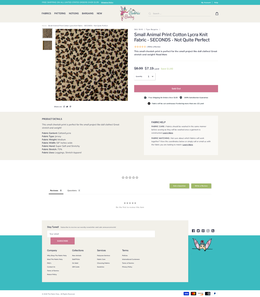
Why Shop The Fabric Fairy (57, 255)
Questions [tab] (72, 190)
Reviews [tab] (54, 190)
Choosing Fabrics (103, 263)
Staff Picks (76, 259)
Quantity (139, 76)
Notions (74, 13)
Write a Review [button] (201, 186)
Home (44, 26)
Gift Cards (75, 267)
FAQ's (49, 263)
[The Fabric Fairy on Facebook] (193, 231)
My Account (206, 2)
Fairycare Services (103, 255)
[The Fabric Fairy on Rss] (213, 231)
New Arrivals (76, 255)
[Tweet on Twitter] (67, 106)
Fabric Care (101, 259)
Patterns (60, 13)
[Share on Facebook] (64, 106)
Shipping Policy (107, 2)
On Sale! (75, 263)
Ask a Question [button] (179, 186)
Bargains (87, 13)
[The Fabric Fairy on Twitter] (198, 231)
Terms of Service (53, 271)
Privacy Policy (127, 267)
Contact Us (51, 267)
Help (216, 2)
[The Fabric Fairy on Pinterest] (203, 231)
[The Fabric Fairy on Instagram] (208, 231)
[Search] (149, 13)
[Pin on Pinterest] (70, 106)
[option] (91, 65)
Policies (125, 255)
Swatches (100, 267)
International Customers (131, 259)
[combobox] (179, 13)
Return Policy (52, 274)
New (99, 13)
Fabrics (46, 13)
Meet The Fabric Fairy (55, 259)
